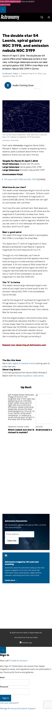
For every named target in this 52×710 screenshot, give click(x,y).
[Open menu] (48, 17)
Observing (12, 427)
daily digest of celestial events (21, 363)
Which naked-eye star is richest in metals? (21, 431)
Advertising (28, 617)
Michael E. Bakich (11, 74)
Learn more (5, 4)
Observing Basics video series (30, 376)
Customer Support (27, 708)
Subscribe (11, 541)
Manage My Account (9, 708)
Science (20, 427)
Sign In (5, 698)
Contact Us (26, 612)
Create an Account (18, 660)
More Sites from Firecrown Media (26, 637)
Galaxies (39, 427)
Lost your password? (9, 703)
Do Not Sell (33, 622)
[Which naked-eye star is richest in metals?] (22, 409)
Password (4, 687)
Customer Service (13, 617)
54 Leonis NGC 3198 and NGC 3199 (20, 179)
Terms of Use (40, 617)
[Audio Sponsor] (22, 93)
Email (2, 677)
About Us (15, 612)
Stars (26, 427)
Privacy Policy (20, 622)
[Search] (41, 17)
